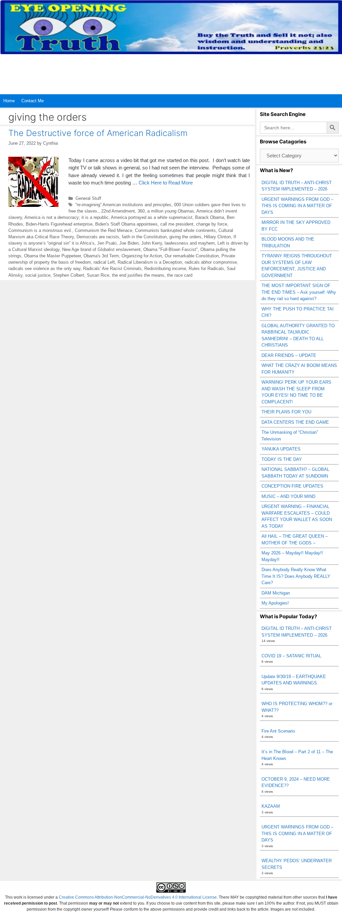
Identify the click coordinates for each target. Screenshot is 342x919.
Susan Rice (98, 275)
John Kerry (151, 243)
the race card (179, 275)
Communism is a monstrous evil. (40, 230)
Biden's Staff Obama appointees (126, 224)
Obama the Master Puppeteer (52, 255)
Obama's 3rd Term (101, 255)
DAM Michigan (276, 593)
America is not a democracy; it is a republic (66, 217)
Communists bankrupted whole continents (175, 230)
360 (141, 211)
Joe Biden (129, 243)
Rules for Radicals (206, 268)
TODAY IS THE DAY (282, 459)
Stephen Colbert (68, 275)
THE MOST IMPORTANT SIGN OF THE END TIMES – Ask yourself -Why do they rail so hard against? (299, 292)
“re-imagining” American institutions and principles (123, 204)
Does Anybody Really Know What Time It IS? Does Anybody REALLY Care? (296, 576)
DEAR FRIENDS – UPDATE (289, 355)
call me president (176, 224)
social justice (37, 275)
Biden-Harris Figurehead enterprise (59, 224)
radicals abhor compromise (211, 262)
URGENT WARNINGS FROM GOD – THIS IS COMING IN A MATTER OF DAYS (297, 206)
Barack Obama (209, 217)
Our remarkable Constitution (192, 255)
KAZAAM (271, 806)
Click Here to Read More (166, 182)
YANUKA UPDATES (281, 448)
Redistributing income (165, 268)
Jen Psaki (107, 243)
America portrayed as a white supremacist (151, 217)
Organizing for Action (142, 255)
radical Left (104, 262)
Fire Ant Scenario (278, 731)
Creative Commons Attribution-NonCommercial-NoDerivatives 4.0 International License (138, 897)
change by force (211, 224)
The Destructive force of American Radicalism (97, 133)
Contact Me (32, 100)
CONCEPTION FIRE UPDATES (292, 486)
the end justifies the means (138, 275)
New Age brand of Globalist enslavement (101, 249)
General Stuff (88, 198)
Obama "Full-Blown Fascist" (170, 249)
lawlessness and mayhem (190, 243)
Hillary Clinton (217, 236)
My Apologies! (275, 603)
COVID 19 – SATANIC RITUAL (291, 655)
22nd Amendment (118, 211)
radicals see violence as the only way (44, 268)
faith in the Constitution (144, 236)
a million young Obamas (170, 211)
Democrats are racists (97, 236)
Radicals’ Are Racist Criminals (112, 268)
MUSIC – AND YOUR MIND (288, 496)
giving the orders (185, 236)
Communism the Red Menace (103, 230)
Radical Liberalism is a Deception (150, 262)
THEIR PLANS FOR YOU (286, 411)
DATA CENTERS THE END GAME (295, 422)
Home (9, 100)
